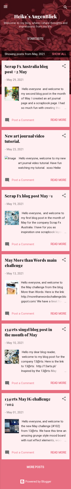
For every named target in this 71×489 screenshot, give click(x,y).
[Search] (65, 8)
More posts (35, 467)
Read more (58, 120)
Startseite (35, 38)
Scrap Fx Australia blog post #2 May (26, 69)
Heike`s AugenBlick (35, 16)
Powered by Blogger (38, 481)
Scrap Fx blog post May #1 (29, 195)
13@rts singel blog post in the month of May (28, 332)
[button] (64, 67)
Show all (59, 54)
